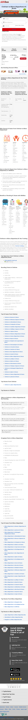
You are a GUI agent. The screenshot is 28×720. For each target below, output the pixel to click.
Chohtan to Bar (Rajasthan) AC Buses (14, 351)
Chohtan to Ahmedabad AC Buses (13, 322)
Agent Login (24, 709)
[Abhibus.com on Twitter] (11, 687)
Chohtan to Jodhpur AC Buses (12, 358)
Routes (7, 707)
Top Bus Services (7, 699)
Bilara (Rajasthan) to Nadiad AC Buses (14, 567)
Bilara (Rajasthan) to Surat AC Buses (13, 563)
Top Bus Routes (7, 691)
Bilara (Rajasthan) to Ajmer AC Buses (13, 556)
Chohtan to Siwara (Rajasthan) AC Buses (14, 374)
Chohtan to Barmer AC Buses (12, 317)
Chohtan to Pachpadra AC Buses (12, 324)
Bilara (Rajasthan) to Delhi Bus (12, 606)
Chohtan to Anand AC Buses (11, 354)
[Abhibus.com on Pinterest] (20, 687)
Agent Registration (4, 711)
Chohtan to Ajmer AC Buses (11, 372)
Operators (2, 707)
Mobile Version (22, 707)
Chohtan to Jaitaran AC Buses (12, 376)
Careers (2, 709)
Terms (14, 709)
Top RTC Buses (7, 697)
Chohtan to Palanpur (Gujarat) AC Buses (14, 365)
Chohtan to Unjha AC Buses (11, 331)
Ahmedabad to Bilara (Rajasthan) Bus (14, 617)
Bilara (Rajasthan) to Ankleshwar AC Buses (15, 586)
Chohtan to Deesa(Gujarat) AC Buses (14, 344)
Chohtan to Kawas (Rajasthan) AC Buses (14, 336)
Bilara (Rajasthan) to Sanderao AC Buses (14, 573)
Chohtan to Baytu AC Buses (11, 338)
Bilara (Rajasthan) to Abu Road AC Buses (14, 589)
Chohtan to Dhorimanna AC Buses (13, 363)
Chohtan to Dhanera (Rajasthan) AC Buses (15, 333)
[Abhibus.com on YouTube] (13, 687)
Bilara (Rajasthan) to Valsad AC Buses (14, 584)
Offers (6, 709)
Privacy (18, 709)
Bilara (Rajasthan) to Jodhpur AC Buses (14, 579)
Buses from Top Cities (9, 694)
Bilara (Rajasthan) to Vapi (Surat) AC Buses (15, 547)
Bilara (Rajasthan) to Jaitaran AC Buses (14, 530)
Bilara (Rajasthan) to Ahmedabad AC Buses (15, 536)
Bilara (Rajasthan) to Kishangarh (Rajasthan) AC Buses (12, 533)
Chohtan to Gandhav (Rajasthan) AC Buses (15, 326)
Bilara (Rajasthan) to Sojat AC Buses (13, 594)
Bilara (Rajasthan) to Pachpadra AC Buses (15, 542)
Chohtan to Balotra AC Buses (12, 361)
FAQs (10, 709)
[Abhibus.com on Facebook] (8, 687)
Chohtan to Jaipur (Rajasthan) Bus (13, 384)
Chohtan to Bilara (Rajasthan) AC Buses (14, 356)
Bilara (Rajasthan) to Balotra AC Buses (14, 544)
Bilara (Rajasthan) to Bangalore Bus (13, 602)
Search (14, 29)
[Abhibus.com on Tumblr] (17, 687)
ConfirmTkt (11, 717)
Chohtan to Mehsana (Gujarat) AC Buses (14, 319)
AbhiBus (2, 717)
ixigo (6, 717)
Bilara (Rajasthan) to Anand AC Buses (14, 591)
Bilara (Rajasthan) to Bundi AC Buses (13, 582)
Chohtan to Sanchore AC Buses (12, 349)
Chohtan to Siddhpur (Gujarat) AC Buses (14, 329)
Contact (16, 707)
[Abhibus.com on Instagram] (15, 687)
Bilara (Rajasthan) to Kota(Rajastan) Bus (14, 604)
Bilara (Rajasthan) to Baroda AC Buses (14, 565)
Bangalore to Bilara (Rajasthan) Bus (13, 619)
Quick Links (6, 702)
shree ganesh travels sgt (11, 260)
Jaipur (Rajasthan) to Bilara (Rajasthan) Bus (15, 614)
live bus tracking (19, 245)
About (11, 707)
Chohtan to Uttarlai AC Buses (12, 347)
